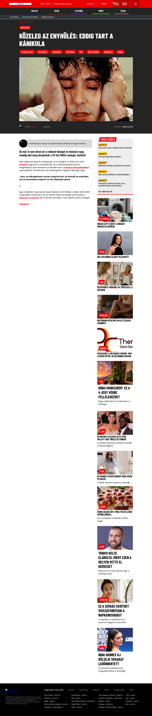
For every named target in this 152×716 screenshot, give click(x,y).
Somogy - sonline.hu (106, 704)
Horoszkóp (14, 17)
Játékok (90, 4)
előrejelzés (27, 52)
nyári (120, 52)
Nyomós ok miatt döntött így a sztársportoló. (113, 572)
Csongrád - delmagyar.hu (53, 707)
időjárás (70, 52)
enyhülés (42, 52)
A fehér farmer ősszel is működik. (113, 482)
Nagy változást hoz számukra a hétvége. (114, 403)
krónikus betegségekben (76, 167)
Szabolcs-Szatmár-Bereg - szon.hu (111, 707)
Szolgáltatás (119, 690)
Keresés (104, 4)
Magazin (95, 690)
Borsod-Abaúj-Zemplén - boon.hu (56, 704)
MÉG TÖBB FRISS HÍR (105, 191)
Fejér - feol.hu (75, 698)
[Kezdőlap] (20, 4)
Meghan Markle (47, 17)
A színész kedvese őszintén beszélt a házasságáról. (114, 444)
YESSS (123, 11)
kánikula (108, 52)
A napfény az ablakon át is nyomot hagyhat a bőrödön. (112, 621)
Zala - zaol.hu (130, 704)
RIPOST (21, 22)
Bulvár (106, 690)
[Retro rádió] (115, 4)
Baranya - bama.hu (51, 698)
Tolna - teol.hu (131, 695)
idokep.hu (24, 204)
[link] (104, 218)
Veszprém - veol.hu (132, 701)
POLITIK (34, 11)
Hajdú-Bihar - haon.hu (79, 704)
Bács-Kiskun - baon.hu (52, 695)
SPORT (100, 11)
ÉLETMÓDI (79, 11)
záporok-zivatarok (29, 197)
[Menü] (135, 4)
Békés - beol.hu (49, 701)
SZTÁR (56, 11)
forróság (56, 52)
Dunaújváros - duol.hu (79, 695)
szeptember (93, 52)
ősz (81, 52)
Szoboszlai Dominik (30, 17)
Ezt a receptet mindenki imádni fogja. (112, 519)
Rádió (131, 690)
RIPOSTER (30, 22)
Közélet (71, 690)
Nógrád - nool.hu (104, 701)
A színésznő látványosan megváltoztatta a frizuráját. (112, 669)
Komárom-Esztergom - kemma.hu (110, 698)
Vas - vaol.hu (130, 698)
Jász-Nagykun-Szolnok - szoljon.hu (111, 695)
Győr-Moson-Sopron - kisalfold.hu (83, 701)
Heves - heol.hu (76, 707)
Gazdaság (83, 690)
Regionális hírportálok (54, 690)
